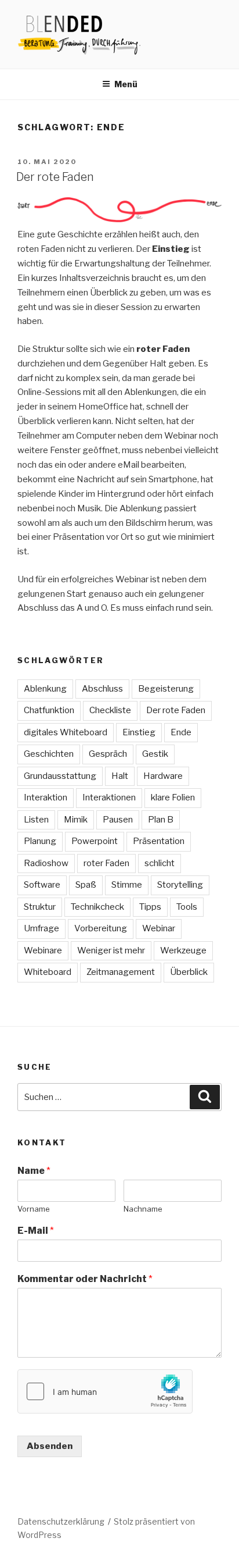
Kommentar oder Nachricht (85, 1278)
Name (33, 1170)
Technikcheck (97, 907)
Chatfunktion (49, 710)
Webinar (158, 928)
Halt (119, 776)
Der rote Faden (55, 177)
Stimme (126, 885)
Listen (36, 819)
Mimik (76, 819)
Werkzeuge (183, 950)
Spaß (85, 885)
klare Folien (173, 797)
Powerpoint (94, 841)
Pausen (118, 819)
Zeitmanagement (120, 972)
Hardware (163, 776)
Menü (125, 84)
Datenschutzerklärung (60, 1521)
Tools (186, 907)
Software (42, 885)
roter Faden (106, 863)
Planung (40, 841)
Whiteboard (47, 972)
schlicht (159, 863)
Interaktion (45, 797)
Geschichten (49, 754)
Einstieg (138, 732)
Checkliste (110, 710)
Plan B (160, 819)
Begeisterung (166, 688)
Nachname (143, 1208)
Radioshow (46, 863)
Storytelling (180, 885)
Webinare (43, 950)
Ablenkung (45, 688)
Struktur (40, 907)
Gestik (155, 754)
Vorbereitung (100, 928)
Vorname (33, 1208)
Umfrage (41, 928)
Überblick (189, 972)
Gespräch (108, 754)
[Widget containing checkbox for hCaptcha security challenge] (105, 1391)
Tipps (150, 907)
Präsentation (158, 841)
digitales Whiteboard (65, 732)
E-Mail (35, 1230)
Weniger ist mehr (111, 950)
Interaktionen (109, 797)
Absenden (50, 1446)
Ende (181, 732)
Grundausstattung (60, 776)
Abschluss (102, 688)
